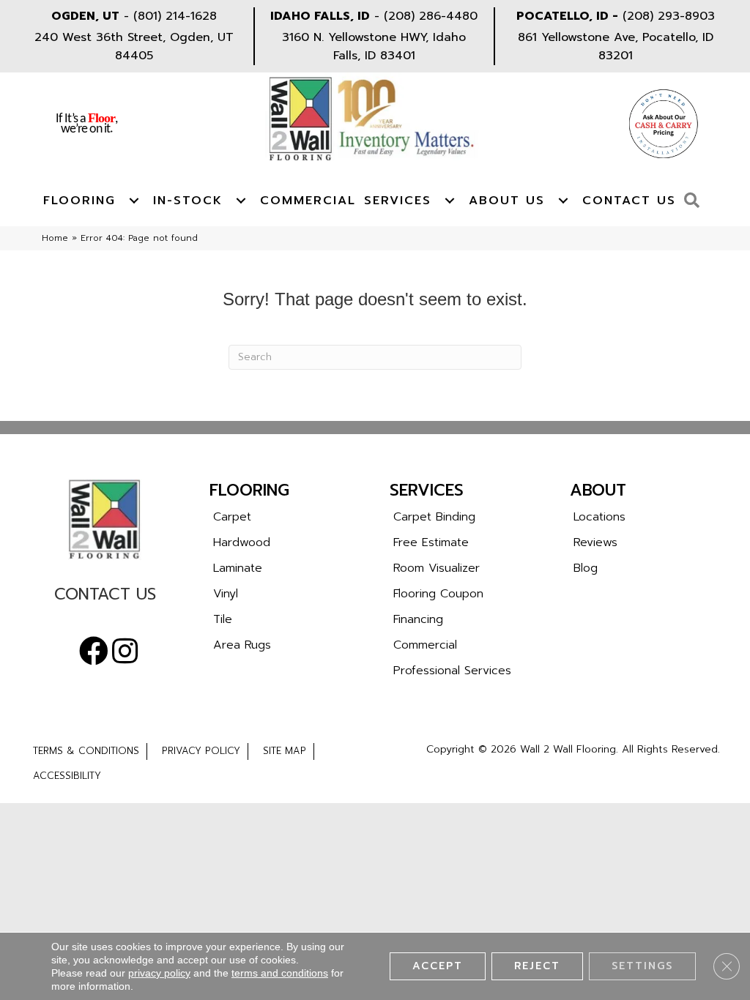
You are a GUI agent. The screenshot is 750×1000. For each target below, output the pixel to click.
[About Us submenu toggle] (563, 200)
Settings (642, 966)
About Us (507, 200)
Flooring (79, 200)
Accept (437, 966)
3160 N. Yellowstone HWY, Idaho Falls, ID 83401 (374, 46)
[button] (695, 201)
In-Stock (188, 200)
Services (397, 200)
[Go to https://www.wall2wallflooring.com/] (104, 519)
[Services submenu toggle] (449, 200)
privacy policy (159, 973)
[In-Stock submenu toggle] (241, 200)
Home (55, 238)
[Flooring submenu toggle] (134, 200)
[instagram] (125, 651)
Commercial (308, 200)
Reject (537, 966)
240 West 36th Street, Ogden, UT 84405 (134, 46)
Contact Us (629, 200)
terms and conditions (279, 973)
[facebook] (93, 651)
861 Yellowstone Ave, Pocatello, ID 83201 (615, 46)
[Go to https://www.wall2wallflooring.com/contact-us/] (104, 597)
